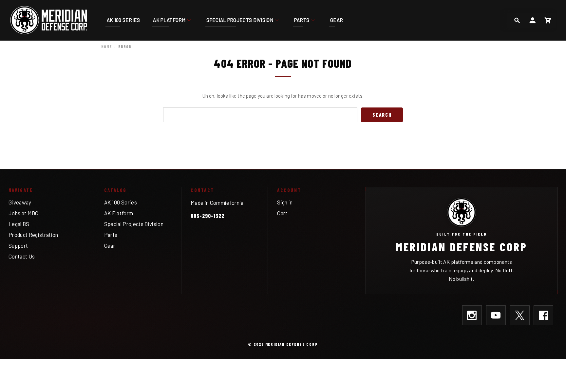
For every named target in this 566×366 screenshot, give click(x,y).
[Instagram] (472, 315)
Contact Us (22, 256)
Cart (282, 213)
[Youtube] (496, 315)
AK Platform (169, 20)
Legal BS (19, 224)
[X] (520, 315)
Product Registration (33, 234)
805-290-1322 (207, 215)
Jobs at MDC (24, 213)
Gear (336, 20)
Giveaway (20, 202)
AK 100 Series (123, 20)
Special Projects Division (239, 20)
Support (18, 245)
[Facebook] (543, 315)
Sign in (284, 202)
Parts (302, 20)
